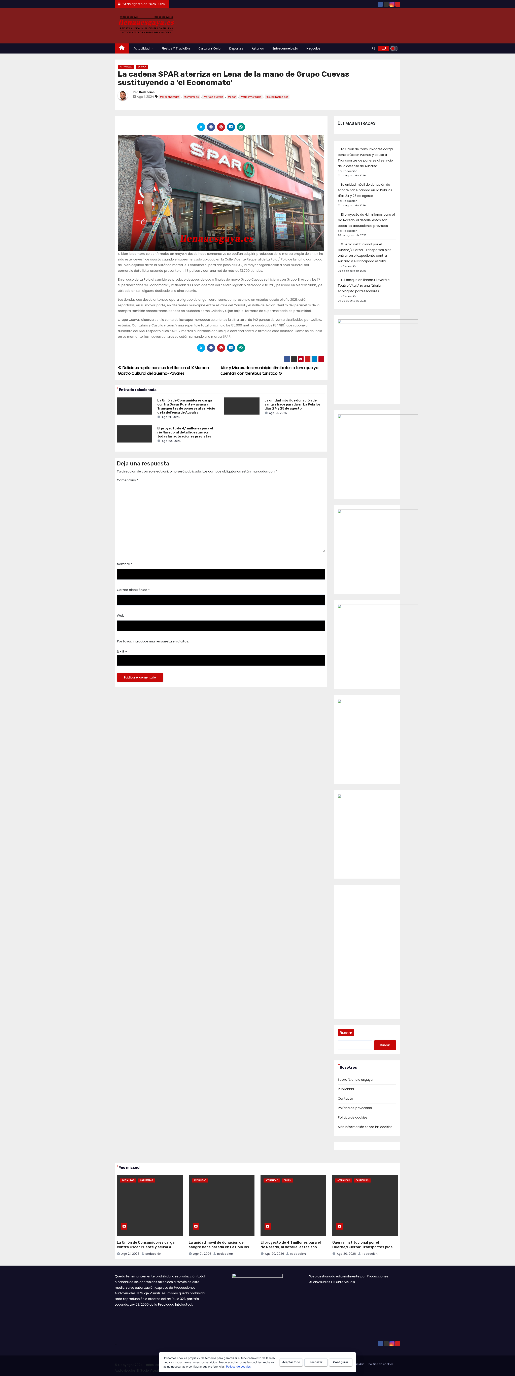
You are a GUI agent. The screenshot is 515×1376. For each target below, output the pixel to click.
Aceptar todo (291, 1362)
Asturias (258, 48)
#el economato (169, 97)
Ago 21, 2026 (171, 417)
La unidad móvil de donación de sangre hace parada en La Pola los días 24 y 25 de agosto (292, 404)
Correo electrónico (133, 590)
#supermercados (277, 97)
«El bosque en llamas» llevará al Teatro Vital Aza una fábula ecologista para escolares (364, 285)
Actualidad (142, 48)
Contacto (345, 1098)
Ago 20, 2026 (171, 441)
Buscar (346, 1032)
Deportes (236, 48)
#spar (232, 97)
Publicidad (346, 1089)
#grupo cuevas (213, 97)
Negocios (313, 48)
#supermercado (251, 97)
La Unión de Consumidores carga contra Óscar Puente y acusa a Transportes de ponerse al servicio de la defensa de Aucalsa (186, 406)
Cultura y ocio (209, 48)
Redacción (146, 92)
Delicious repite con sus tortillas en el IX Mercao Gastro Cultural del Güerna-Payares (163, 370)
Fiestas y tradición (176, 48)
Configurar (340, 1362)
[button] (373, 48)
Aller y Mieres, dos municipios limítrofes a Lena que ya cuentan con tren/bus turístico (269, 370)
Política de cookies (352, 1117)
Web (120, 615)
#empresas (191, 97)
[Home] (122, 48)
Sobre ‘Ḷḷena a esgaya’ (355, 1079)
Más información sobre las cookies (365, 1127)
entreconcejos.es (285, 48)
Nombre (124, 564)
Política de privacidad (355, 1108)
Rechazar (316, 1362)
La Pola (142, 66)
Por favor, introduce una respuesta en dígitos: (153, 641)
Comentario (127, 480)
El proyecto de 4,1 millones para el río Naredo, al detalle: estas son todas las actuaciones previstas (185, 432)
